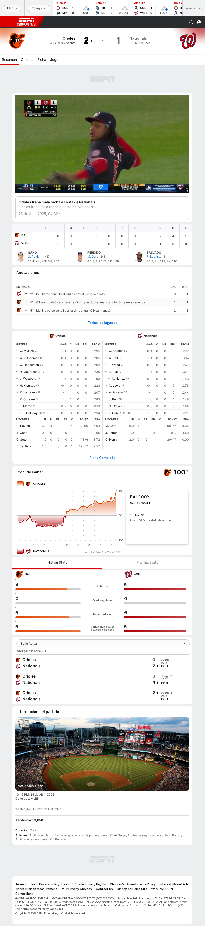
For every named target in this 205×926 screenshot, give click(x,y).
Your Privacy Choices (76, 889)
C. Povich (23, 426)
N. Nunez (118, 378)
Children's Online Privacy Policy (133, 884)
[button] (191, 22)
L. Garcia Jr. (117, 413)
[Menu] (7, 22)
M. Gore (111, 426)
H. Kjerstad (27, 385)
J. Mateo (26, 406)
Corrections (25, 894)
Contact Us (104, 889)
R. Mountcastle (30, 372)
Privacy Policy (49, 884)
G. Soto (21, 439)
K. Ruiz (114, 372)
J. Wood (114, 365)
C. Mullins (27, 351)
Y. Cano (22, 433)
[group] (102, 663)
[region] (115, 236)
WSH (25, 243)
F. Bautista (23, 446)
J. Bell (113, 399)
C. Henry (112, 439)
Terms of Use (25, 884)
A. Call (113, 358)
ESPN (26, 21)
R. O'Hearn (27, 399)
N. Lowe (114, 385)
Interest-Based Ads (174, 884)
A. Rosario (116, 392)
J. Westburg (28, 378)
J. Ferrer (111, 433)
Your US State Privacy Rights (85, 884)
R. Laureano (28, 392)
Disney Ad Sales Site (132, 889)
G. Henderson (29, 365)
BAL (25, 235)
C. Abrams (116, 351)
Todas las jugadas (102, 323)
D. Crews (115, 406)
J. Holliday (30, 413)
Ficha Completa (103, 458)
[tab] (57, 563)
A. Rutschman (29, 358)
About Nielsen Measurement (36, 889)
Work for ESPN (162, 889)
